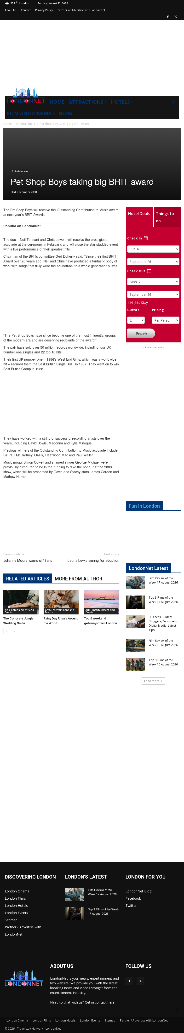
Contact (26, 10)
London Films (15, 898)
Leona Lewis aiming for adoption (93, 560)
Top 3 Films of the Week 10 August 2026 (163, 662)
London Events (16, 912)
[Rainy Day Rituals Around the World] (61, 602)
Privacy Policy (44, 10)
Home (57, 102)
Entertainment (25, 124)
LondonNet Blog (138, 891)
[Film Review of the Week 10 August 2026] (135, 645)
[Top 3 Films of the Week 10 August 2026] (135, 664)
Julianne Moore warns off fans (27, 560)
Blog (66, 113)
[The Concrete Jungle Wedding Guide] (21, 602)
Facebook (133, 898)
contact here (105, 1002)
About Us (10, 10)
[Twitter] (175, 16)
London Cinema (17, 891)
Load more (151, 681)
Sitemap (11, 920)
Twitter (131, 905)
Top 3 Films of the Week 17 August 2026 (163, 600)
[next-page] (14, 631)
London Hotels (16, 905)
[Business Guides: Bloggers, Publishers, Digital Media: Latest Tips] (135, 621)
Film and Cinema (29, 113)
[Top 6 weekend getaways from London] (101, 602)
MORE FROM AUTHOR (78, 579)
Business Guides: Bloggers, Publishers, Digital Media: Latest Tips (163, 623)
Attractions (86, 102)
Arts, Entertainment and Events (19, 611)
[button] (173, 102)
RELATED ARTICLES (27, 579)
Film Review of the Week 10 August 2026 (163, 643)
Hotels (120, 102)
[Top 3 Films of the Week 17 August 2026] (135, 602)
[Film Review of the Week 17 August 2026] (135, 582)
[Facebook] (167, 16)
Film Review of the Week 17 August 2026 (163, 580)
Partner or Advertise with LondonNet (81, 10)
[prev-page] (6, 631)
